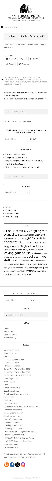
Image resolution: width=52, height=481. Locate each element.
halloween (8, 84)
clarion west (33, 234)
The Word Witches (11, 121)
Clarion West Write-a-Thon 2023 (17, 375)
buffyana (23, 235)
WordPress (36, 478)
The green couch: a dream (16, 157)
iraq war (40, 250)
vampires (43, 267)
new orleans (17, 257)
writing (30, 270)
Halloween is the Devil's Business (17, 80)
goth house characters (37, 82)
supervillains (38, 264)
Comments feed (12, 213)
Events (6, 384)
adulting (27, 231)
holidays (17, 84)
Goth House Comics (28, 243)
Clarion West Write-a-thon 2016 (17, 369)
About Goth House (11, 350)
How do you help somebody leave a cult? (22, 167)
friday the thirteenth (20, 239)
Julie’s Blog (8, 400)
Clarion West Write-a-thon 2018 (17, 372)
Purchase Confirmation (14, 359)
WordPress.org (11, 216)
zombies (42, 271)
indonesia (34, 250)
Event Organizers (11, 378)
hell (19, 246)
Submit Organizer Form (13, 413)
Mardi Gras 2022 (11, 403)
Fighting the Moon (12, 422)
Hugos (27, 249)
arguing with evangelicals (15, 82)
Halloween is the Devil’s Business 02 (30, 99)
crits (43, 234)
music (40, 253)
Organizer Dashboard (13, 409)
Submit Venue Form (12, 416)
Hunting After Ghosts (14, 425)
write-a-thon (18, 270)
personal (25, 257)
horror (6, 250)
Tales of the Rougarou (13, 419)
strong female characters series (20, 264)
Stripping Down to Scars (15, 428)
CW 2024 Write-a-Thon (15, 154)
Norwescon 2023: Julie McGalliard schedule (21, 406)
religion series (35, 260)
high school (28, 246)
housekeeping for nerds (16, 250)
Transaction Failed (12, 366)
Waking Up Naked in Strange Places (19, 438)
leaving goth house (17, 253)
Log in (7, 207)
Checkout (7, 356)
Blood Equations (10, 353)
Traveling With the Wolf (14, 435)
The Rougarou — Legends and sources (21, 431)
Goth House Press (11, 391)
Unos (23, 478)
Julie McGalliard (10, 397)
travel (31, 268)
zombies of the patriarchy (17, 274)
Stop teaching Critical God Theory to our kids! (24, 160)
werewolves (8, 271)
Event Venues (9, 381)
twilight (35, 268)
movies (34, 253)
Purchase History (12, 362)
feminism (8, 238)
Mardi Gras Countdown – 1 (16, 164)
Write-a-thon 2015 (11, 447)
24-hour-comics (14, 231)
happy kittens (10, 246)
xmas (36, 271)
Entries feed (10, 210)
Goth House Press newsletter (16, 394)
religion (25, 260)
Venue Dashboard (11, 444)
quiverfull (14, 261)
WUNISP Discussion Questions (19, 441)
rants (19, 261)
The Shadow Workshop (20, 268)
